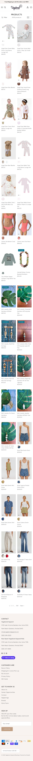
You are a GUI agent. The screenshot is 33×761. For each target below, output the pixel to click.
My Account (5, 673)
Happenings (5, 698)
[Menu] (2, 7)
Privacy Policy (5, 676)
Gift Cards (4, 679)
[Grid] (28, 17)
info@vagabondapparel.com (10, 632)
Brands (3, 700)
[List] (30, 17)
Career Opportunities (8, 692)
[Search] (6, 7)
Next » (22, 606)
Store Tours (5, 703)
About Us (4, 689)
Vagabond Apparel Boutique (12, 755)
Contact (4, 695)
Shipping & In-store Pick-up (10, 671)
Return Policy (5, 668)
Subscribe (7, 729)
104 (17, 606)
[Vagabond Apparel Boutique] (16, 7)
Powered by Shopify (25, 755)
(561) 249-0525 (6, 635)
